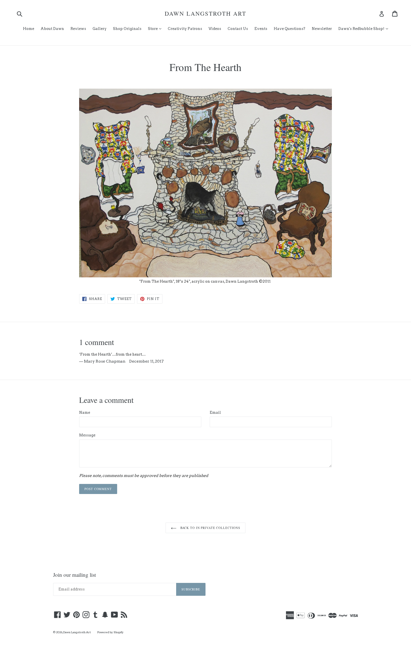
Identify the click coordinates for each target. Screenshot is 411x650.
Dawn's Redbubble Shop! (364, 28)
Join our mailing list (74, 575)
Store (156, 28)
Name (84, 412)
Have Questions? (289, 29)
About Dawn (52, 29)
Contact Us (238, 29)
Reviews (78, 29)
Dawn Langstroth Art (205, 13)
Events (260, 29)
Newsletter (322, 29)
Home (28, 29)
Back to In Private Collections (209, 528)
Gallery (100, 29)
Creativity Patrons (185, 29)
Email (215, 412)
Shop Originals (127, 29)
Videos (215, 29)
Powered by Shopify (110, 632)
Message (87, 435)
